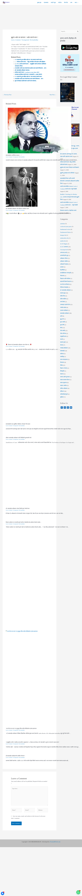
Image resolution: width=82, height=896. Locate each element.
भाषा (76, 2)
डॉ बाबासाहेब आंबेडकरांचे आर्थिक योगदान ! (15, 856)
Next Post (53, 94)
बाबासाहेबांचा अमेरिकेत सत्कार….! (13, 155)
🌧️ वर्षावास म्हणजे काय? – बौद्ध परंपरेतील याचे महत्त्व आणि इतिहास (30, 61)
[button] (78, 892)
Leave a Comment (16, 40)
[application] (77, 2)
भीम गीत (66, 2)
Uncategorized (25, 40)
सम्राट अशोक (63, 385)
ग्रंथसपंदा (46, 2)
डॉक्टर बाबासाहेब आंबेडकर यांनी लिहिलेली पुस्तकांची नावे (18, 498)
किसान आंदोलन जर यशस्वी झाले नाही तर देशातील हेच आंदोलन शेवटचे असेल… (24, 622)
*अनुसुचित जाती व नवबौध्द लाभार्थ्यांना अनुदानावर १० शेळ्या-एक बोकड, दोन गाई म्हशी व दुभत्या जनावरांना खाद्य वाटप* (32, 842)
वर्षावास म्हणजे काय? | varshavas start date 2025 (27, 72)
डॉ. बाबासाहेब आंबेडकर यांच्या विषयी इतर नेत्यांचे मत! (18, 608)
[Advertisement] (41, 15)
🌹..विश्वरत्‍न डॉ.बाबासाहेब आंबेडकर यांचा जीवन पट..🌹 (19, 375)
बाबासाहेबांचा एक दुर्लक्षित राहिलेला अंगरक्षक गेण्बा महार (18, 485)
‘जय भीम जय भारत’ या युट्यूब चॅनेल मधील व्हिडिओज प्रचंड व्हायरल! (21, 828)
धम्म (71, 2)
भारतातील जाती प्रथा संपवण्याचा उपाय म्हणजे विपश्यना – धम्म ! (29, 78)
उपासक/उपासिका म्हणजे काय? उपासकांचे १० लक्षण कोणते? (28, 74)
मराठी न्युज (53, 2)
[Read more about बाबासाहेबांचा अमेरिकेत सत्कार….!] (38, 129)
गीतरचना (62, 275)
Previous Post (7, 94)
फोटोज (59, 2)
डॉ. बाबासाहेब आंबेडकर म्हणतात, (22, 70)
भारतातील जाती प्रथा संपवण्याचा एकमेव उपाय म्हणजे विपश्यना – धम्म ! (31, 68)
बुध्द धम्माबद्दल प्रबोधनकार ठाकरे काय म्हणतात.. (26, 80)
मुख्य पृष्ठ (39, 2)
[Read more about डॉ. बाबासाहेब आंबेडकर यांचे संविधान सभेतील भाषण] (22, 186)
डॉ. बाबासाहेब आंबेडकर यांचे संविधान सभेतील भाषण (17, 208)
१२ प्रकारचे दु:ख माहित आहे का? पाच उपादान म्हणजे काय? (28, 59)
